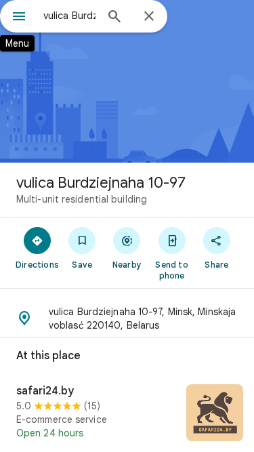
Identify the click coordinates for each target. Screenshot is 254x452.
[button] (127, 318)
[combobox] (69, 15)
